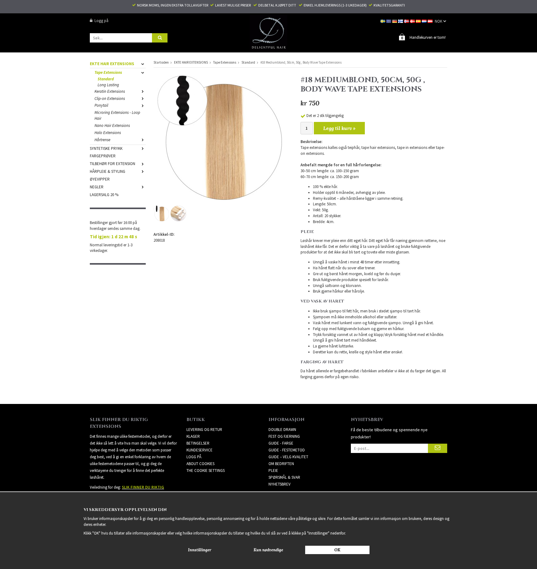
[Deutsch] (395, 20)
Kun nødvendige (268, 550)
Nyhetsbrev (279, 484)
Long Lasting (108, 84)
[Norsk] (407, 20)
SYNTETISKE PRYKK (106, 148)
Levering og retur (204, 429)
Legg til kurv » (339, 128)
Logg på (101, 20)
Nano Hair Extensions (112, 125)
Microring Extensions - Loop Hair (117, 115)
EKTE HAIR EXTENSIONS (112, 63)
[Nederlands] (425, 20)
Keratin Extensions (109, 91)
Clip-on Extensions (109, 98)
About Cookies (200, 463)
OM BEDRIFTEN (281, 463)
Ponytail (101, 105)
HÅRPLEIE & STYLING (107, 171)
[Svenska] (383, 20)
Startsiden (161, 62)
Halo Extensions (107, 132)
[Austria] (431, 20)
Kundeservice (199, 450)
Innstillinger (199, 550)
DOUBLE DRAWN (282, 429)
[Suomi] (401, 20)
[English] (389, 20)
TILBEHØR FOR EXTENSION (112, 163)
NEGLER (96, 187)
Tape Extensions (108, 72)
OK (337, 550)
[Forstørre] (220, 137)
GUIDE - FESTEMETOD (286, 450)
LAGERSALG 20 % (104, 194)
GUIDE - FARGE (280, 443)
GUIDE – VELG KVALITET (288, 456)
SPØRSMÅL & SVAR (284, 477)
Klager (193, 436)
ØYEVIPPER (100, 179)
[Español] (419, 20)
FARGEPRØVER (103, 156)
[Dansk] (413, 20)
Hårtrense (102, 139)
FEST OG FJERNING (284, 436)
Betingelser (197, 443)
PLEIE (273, 470)
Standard (106, 79)
